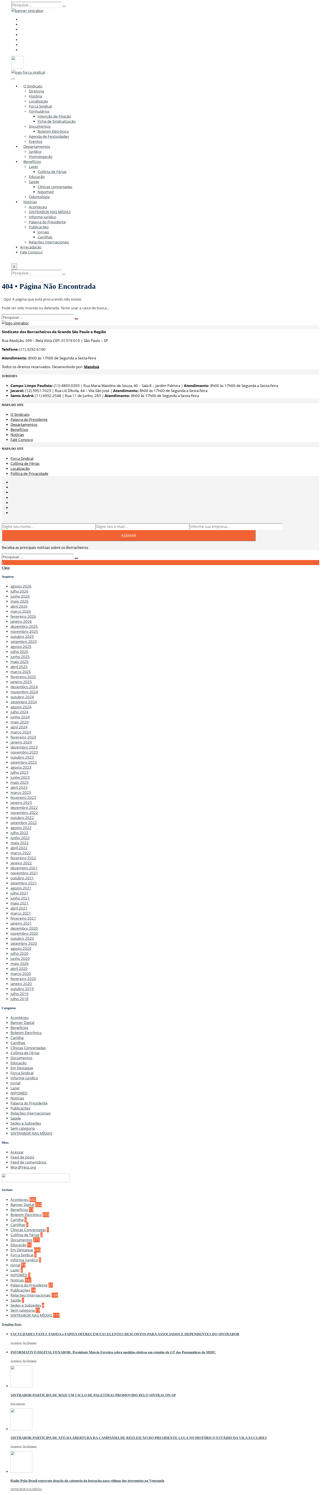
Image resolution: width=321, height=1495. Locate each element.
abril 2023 (19, 787)
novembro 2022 (24, 812)
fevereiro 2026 (23, 616)
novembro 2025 (24, 631)
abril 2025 (19, 666)
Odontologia (39, 196)
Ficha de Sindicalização (57, 121)
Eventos (35, 141)
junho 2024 (20, 716)
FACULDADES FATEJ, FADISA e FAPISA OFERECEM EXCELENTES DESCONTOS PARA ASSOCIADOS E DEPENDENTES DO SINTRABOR (124, 1334)
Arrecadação (30, 247)
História (35, 96)
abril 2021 (19, 908)
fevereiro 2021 (23, 918)
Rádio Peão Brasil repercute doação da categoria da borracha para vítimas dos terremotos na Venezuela (87, 1481)
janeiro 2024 (21, 742)
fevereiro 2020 (23, 978)
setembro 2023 (23, 762)
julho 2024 (19, 711)
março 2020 (20, 973)
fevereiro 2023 (23, 797)
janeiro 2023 (21, 802)
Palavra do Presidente (47, 221)
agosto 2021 (20, 888)
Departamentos (36, 146)
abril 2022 (19, 847)
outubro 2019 (22, 988)
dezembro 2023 (24, 747)
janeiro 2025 (21, 681)
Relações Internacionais (49, 242)
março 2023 (20, 792)
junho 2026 (20, 596)
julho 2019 (19, 993)
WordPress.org (23, 1167)
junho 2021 (20, 898)
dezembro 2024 (24, 686)
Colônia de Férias (52, 171)
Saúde (34, 181)
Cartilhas (45, 237)
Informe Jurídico (42, 216)
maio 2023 (19, 782)
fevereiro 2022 (23, 857)
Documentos (40, 126)
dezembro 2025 (24, 626)
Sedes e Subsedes (25, 1123)
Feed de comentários (28, 1162)
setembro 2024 (23, 701)
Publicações (39, 226)
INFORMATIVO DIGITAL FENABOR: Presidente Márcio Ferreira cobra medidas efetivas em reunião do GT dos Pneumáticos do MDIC (113, 1352)
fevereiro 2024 (23, 737)
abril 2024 (19, 727)
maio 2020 (19, 963)
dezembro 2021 (24, 867)
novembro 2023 (24, 752)
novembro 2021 (24, 872)
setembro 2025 (23, 641)
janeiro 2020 (21, 983)
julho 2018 (19, 998)
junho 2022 (20, 837)
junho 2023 (20, 777)
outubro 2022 (22, 817)
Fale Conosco (31, 252)
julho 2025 (19, 651)
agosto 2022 (20, 827)
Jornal (15, 1082)
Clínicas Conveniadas (28, 1047)
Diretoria (36, 91)
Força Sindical (40, 106)
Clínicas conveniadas (55, 186)
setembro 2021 (23, 883)
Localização (38, 101)
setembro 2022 (23, 822)
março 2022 (20, 852)
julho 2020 (19, 953)
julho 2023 (19, 772)
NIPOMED (18, 1093)
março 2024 (20, 732)
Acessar (17, 1152)
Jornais (43, 232)
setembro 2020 (23, 943)
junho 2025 (20, 656)
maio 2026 (19, 601)
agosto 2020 (20, 948)
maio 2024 (19, 722)
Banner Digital (22, 1022)
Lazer (33, 166)
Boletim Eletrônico (53, 131)
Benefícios (32, 161)
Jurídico (35, 151)
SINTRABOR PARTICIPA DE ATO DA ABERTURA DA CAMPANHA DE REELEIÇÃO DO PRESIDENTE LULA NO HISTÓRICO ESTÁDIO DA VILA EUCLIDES (138, 1438)
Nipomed (46, 191)
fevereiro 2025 (23, 676)
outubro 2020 (22, 938)
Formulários (39, 111)
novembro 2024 (24, 691)
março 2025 (20, 671)
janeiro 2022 (21, 862)
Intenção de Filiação (54, 116)
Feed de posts (22, 1157)
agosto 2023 (20, 767)
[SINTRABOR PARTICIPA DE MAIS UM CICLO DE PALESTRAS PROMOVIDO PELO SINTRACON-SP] (21, 1385)
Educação (37, 176)
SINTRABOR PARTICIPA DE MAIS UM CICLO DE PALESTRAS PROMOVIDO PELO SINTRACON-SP (93, 1395)
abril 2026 (19, 606)
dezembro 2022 (24, 807)
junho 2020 (20, 958)
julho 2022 (19, 832)
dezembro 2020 (24, 928)
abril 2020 (19, 968)
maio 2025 (19, 661)
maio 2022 (19, 842)
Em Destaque (21, 1067)
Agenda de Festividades (49, 136)
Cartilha (17, 1037)
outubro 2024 (22, 696)
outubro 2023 (22, 757)
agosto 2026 (20, 586)
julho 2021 (19, 893)
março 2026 (20, 611)
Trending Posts (11, 1324)
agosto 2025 (20, 646)
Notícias (30, 201)
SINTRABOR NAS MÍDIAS (50, 211)
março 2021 (20, 913)
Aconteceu (38, 206)
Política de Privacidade (29, 473)
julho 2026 (19, 591)
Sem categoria (22, 1128)
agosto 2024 (20, 706)
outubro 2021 (22, 878)
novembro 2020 (24, 933)
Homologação (40, 156)
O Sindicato (32, 86)
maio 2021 (19, 903)
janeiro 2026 (21, 621)
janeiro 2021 (21, 923)
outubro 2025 (22, 636)
